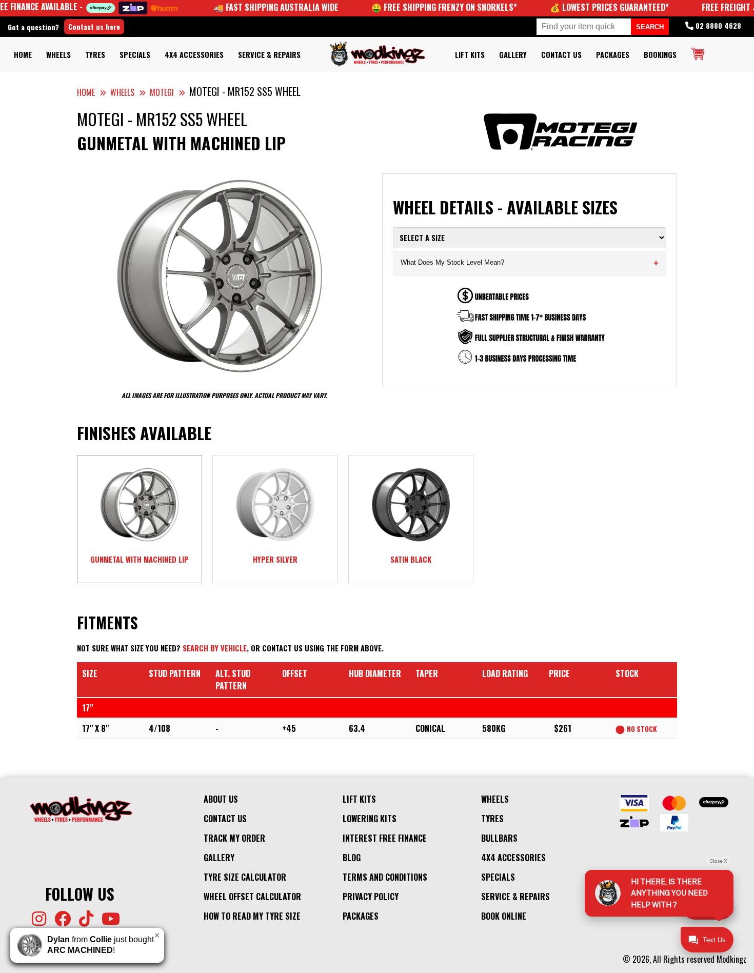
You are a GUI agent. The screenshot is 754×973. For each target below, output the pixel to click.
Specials (135, 54)
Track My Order (234, 838)
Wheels (58, 54)
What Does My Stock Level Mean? (530, 263)
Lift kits (470, 54)
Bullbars (499, 838)
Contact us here (94, 26)
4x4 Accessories (194, 54)
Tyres (95, 54)
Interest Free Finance (385, 838)
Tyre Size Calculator (245, 877)
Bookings (660, 54)
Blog (352, 857)
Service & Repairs (269, 54)
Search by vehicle (215, 648)
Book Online (503, 916)
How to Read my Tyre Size (252, 916)
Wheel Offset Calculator (252, 896)
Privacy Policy (371, 896)
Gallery (513, 54)
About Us (221, 799)
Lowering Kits (369, 818)
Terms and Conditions (385, 877)
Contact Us (561, 54)
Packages (612, 54)
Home (23, 54)
